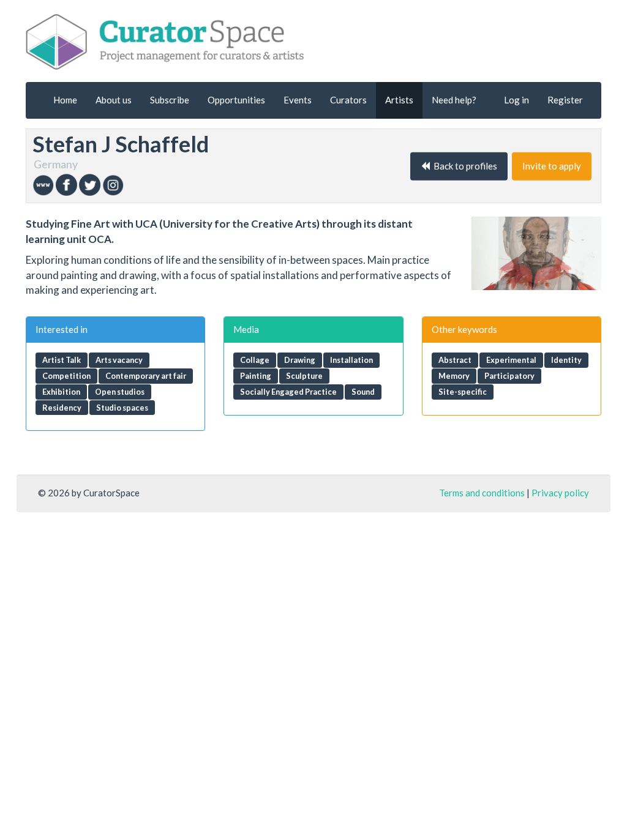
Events (297, 99)
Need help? (454, 99)
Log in (516, 99)
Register (565, 99)
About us (114, 99)
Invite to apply (551, 165)
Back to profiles (463, 165)
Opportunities (236, 99)
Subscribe (169, 99)
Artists (399, 99)
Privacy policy (560, 492)
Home (65, 99)
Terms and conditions (482, 492)
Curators (348, 99)
